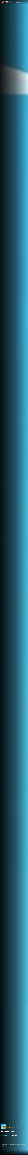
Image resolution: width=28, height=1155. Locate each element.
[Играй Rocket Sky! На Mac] (14, 1140)
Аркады (4, 1135)
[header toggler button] (26, 2)
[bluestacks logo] (5, 2)
